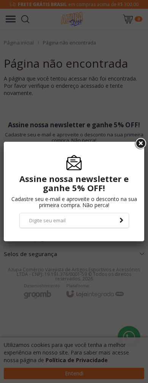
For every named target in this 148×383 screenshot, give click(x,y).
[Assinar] (121, 220)
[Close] (140, 143)
